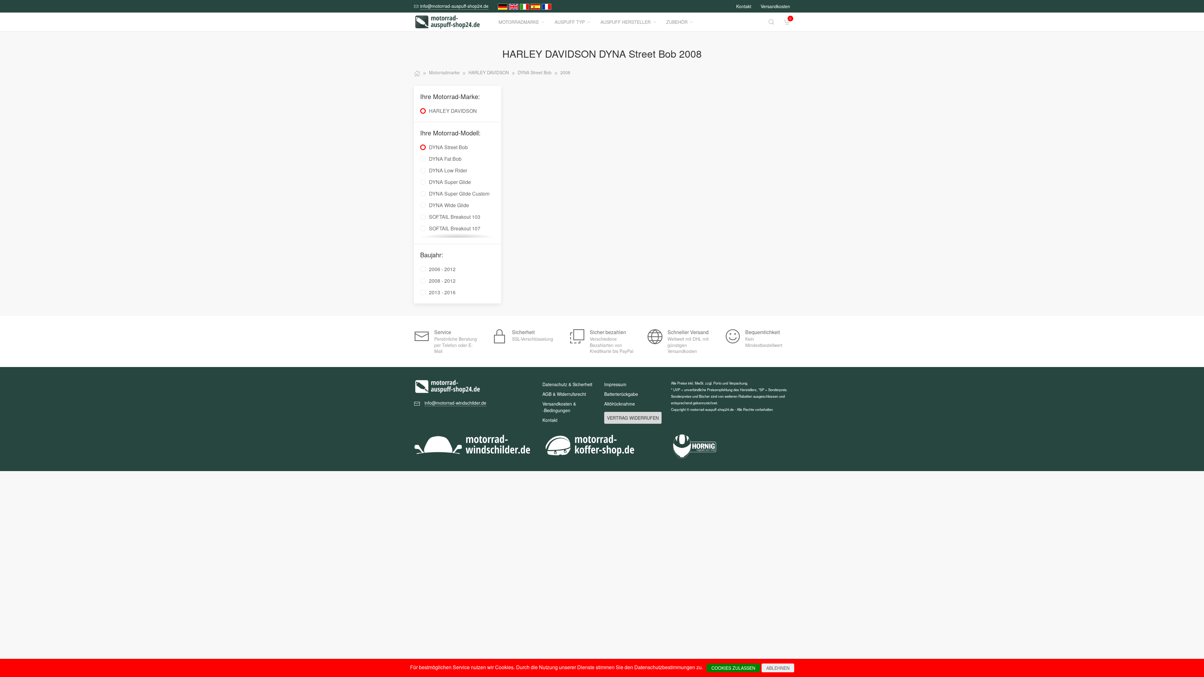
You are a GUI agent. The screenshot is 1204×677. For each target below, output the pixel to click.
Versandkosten (775, 6)
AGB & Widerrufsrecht (564, 394)
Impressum (615, 384)
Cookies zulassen (733, 668)
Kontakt (743, 6)
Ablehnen (777, 668)
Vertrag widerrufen (633, 418)
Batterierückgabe (621, 394)
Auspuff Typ (570, 22)
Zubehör (677, 22)
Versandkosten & (559, 407)
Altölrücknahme (619, 404)
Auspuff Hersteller (625, 22)
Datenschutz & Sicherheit (567, 384)
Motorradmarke (519, 22)
